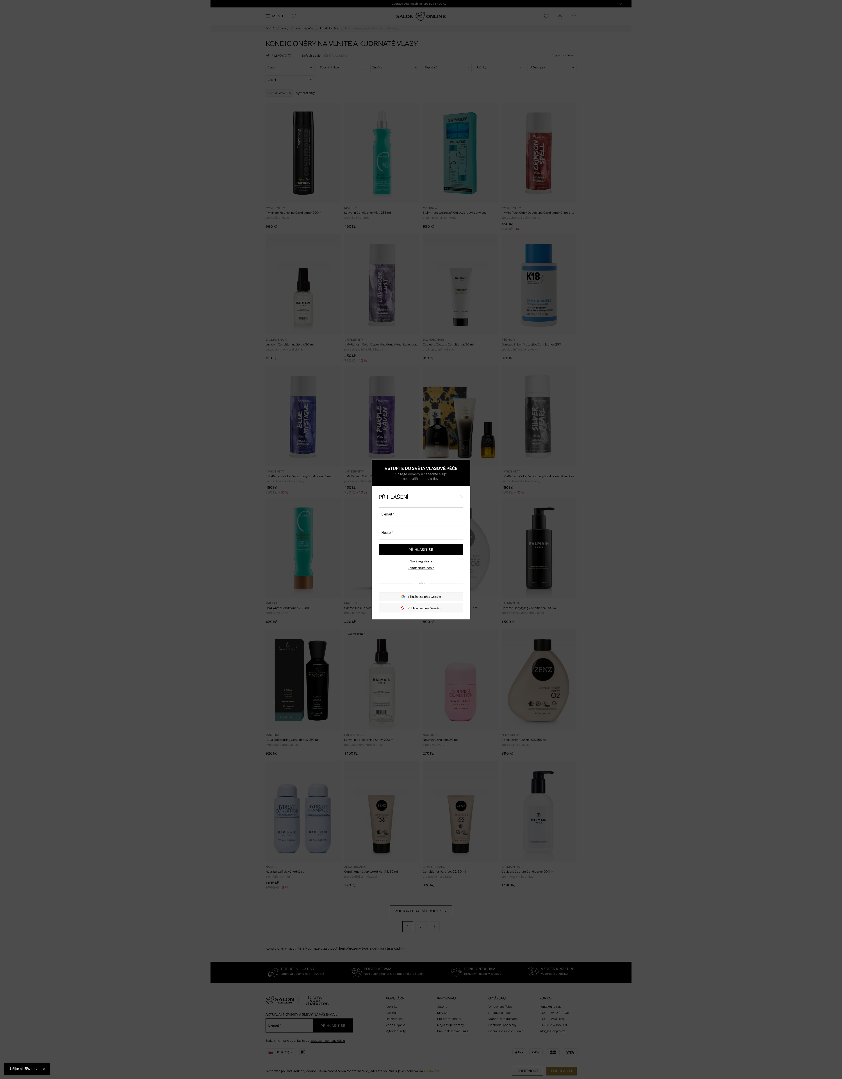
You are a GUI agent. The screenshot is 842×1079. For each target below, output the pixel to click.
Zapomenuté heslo (421, 568)
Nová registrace (421, 561)
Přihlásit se (421, 549)
